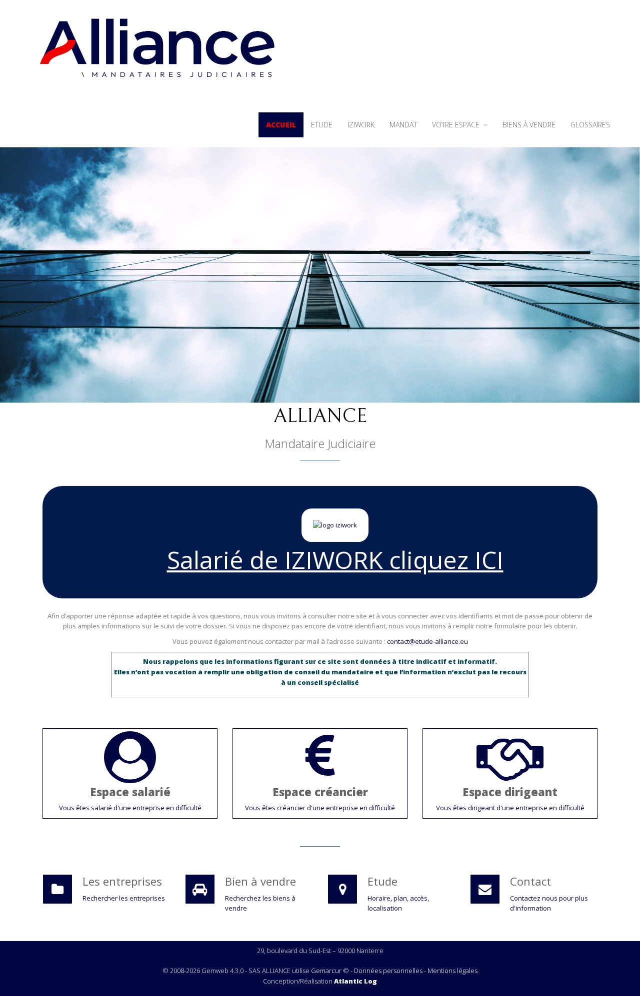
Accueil (281, 124)
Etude (321, 124)
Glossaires (590, 124)
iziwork (361, 124)
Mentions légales (453, 970)
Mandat (403, 124)
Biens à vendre (529, 124)
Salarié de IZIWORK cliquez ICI (335, 559)
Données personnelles (388, 970)
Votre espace (457, 124)
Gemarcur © (330, 970)
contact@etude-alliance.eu (427, 641)
